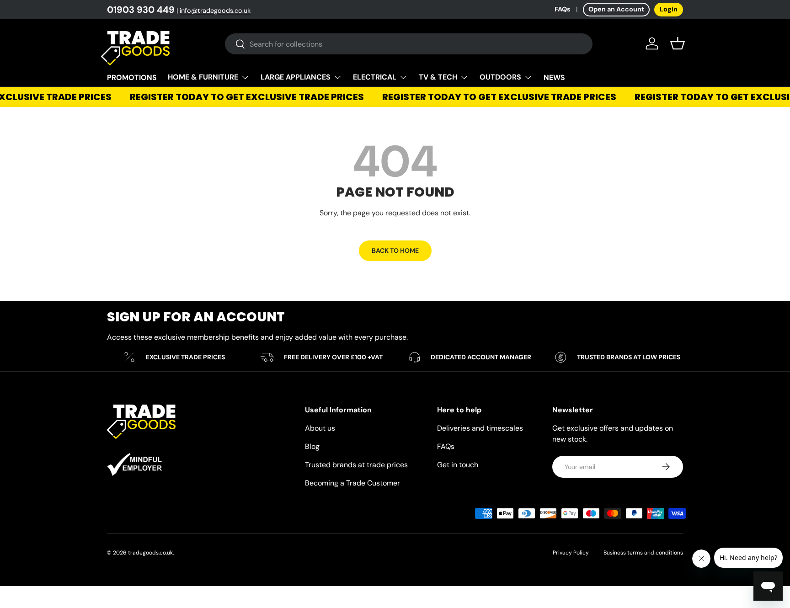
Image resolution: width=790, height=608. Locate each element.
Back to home (395, 250)
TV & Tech (438, 77)
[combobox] (408, 43)
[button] (677, 43)
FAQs (563, 9)
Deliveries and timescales (480, 428)
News (554, 77)
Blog (312, 446)
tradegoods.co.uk (150, 552)
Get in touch (457, 464)
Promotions (132, 77)
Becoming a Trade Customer (352, 483)
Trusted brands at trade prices (356, 464)
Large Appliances (296, 77)
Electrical (374, 77)
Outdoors (500, 77)
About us (320, 428)
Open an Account (616, 9)
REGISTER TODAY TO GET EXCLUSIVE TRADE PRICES (244, 97)
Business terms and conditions (643, 552)
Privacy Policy (571, 552)
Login (669, 9)
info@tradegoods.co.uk (215, 10)
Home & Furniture (203, 77)
